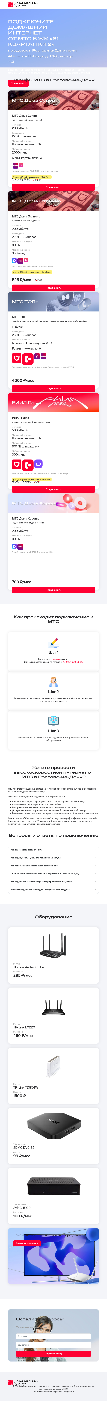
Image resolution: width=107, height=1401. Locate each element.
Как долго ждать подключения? (26, 850)
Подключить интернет (27, 1243)
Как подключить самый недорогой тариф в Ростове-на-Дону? (41, 882)
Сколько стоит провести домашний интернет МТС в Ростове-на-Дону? (45, 874)
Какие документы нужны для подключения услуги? (36, 858)
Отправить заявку (53, 1353)
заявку (56, 659)
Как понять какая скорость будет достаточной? (34, 866)
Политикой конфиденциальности (33, 1360)
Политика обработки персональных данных (53, 1392)
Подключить (18, 83)
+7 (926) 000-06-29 (73, 662)
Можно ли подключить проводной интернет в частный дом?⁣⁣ (40, 890)
